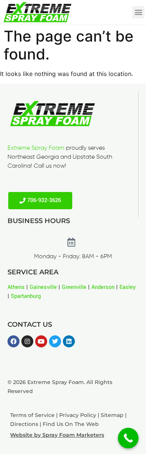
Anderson (103, 287)
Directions (24, 424)
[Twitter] (55, 341)
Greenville (74, 287)
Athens (16, 287)
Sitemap (112, 415)
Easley (127, 287)
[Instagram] (27, 341)
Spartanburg (26, 296)
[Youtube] (41, 341)
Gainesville (43, 287)
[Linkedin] (69, 341)
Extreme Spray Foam (35, 148)
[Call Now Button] (128, 438)
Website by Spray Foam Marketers (57, 435)
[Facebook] (13, 341)
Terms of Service (32, 415)
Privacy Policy (77, 415)
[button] (138, 12)
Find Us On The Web (71, 424)
